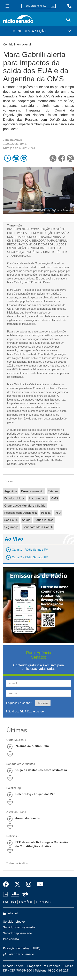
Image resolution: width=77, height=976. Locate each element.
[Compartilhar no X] (70, 158)
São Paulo (11, 519)
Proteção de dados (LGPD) (21, 948)
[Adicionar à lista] (16, 158)
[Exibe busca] (68, 20)
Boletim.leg (13, 787)
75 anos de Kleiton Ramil (32, 745)
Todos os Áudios (17, 863)
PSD (58, 512)
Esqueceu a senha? (19, 702)
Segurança (11, 527)
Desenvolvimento (32, 491)
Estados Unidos (14, 498)
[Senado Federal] (38, 6)
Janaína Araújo (13, 139)
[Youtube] (39, 884)
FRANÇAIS (43, 902)
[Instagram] (28, 884)
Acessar (43, 703)
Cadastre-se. (36, 711)
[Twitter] (17, 884)
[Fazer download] (24, 158)
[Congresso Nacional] (15, 894)
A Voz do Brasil (16, 812)
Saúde (26, 519)
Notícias (11, 836)
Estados (53, 491)
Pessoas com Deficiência (20, 512)
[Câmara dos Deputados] (6, 894)
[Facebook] (7, 884)
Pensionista (11, 939)
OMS (54, 498)
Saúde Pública (44, 519)
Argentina (10, 491)
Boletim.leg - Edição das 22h (35, 794)
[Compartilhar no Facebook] (62, 158)
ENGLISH (9, 902)
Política (46, 512)
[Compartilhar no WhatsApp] (53, 158)
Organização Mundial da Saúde (24, 505)
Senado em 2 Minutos (20, 763)
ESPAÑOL (26, 902)
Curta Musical (15, 739)
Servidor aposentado (17, 933)
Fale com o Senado (20, 954)
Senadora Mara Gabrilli (38, 527)
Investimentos (38, 498)
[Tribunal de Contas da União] (24, 894)
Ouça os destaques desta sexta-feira (41, 770)
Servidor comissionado (19, 927)
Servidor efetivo (14, 921)
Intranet (12, 913)
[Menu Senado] (7, 6)
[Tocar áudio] (7, 158)
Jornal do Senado (27, 818)
